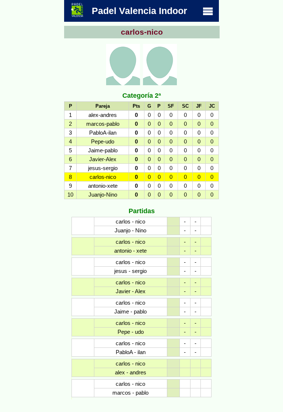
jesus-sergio (103, 168)
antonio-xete (103, 186)
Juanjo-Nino (102, 194)
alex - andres (130, 372)
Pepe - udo (131, 332)
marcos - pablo (130, 393)
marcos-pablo (102, 124)
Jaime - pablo (130, 311)
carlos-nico (103, 177)
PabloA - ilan (131, 352)
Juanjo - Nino (130, 230)
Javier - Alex (131, 291)
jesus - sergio (130, 271)
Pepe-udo (102, 141)
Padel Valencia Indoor (139, 11)
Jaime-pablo (103, 150)
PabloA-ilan (102, 132)
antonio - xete (130, 250)
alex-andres (102, 115)
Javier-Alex (102, 159)
